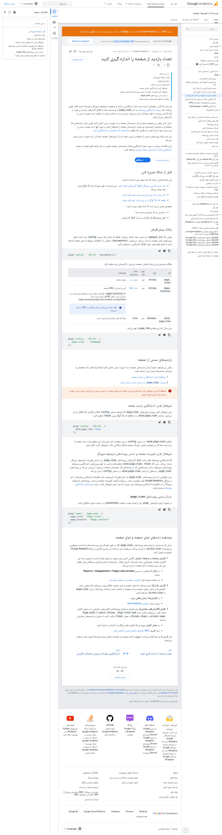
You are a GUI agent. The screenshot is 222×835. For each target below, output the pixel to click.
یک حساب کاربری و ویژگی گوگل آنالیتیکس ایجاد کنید (142, 185)
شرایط (175, 828)
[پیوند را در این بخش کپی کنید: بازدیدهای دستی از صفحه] (135, 360)
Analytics (205, 4)
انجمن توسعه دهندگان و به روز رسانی (123, 777)
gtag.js (139, 160)
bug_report (14, 12)
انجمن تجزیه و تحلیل (130, 782)
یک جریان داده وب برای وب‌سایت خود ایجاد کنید (144, 194)
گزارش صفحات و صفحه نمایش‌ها (125, 580)
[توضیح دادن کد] (159, 250)
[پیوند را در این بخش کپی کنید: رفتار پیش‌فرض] (148, 229)
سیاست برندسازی (91, 799)
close (5, 12)
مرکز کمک (174, 777)
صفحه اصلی (167, 51)
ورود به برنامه (9, 3)
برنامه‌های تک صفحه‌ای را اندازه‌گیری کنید (111, 130)
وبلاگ (119, 3)
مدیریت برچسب (162, 160)
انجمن (109, 3)
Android (143, 811)
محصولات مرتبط (135, 3)
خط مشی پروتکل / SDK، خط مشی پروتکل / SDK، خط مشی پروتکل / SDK (80, 793)
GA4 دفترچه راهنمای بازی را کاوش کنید (131, 630)
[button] (202, 46)
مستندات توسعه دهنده (156, 3)
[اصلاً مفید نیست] (70, 51)
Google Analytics (140, 51)
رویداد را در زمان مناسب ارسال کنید (143, 382)
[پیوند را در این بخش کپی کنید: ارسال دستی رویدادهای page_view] (127, 497)
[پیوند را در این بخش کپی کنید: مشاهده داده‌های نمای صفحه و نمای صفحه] (112, 537)
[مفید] (75, 51)
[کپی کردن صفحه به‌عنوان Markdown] (158, 65)
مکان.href (133, 288)
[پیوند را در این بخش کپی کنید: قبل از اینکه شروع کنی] (138, 172)
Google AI (73, 811)
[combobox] (57, 3)
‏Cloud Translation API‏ (124, 41)
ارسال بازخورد (77, 59)
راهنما (216, 19)
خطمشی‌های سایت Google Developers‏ (122, 693)
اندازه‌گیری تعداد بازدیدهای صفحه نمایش (153, 149)
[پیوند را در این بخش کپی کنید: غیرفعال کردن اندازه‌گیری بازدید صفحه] (125, 406)
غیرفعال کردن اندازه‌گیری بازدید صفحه (149, 377)
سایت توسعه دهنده (170, 782)
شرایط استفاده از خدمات (88, 787)
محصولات (155, 51)
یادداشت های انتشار (170, 787)
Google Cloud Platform (94, 811)
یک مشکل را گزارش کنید (168, 797)
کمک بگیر (174, 792)
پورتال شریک (93, 777)
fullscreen (9, 12)
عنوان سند (134, 279)
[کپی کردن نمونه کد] (169, 250)
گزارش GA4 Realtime (137, 603)
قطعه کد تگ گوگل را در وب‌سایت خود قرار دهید (144, 200)
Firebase (115, 811)
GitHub (125, 31)
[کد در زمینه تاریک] (164, 250)
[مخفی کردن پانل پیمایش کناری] (186, 830)
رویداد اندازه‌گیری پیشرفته (149, 109)
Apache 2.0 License (169, 693)
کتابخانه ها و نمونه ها (191, 19)
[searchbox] (201, 29)
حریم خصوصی (164, 828)
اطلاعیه (92, 31)
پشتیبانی (173, 19)
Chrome (129, 811)
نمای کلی (173, 3)
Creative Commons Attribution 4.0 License (107, 690)
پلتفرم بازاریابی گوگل (90, 782)
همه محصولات (141, 816)
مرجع (206, 19)
